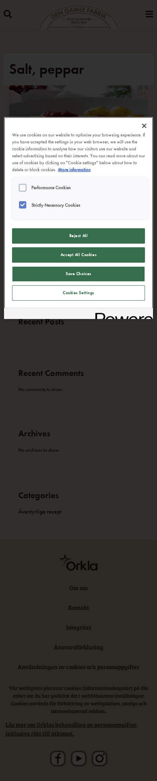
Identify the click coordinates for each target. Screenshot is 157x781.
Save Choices (78, 273)
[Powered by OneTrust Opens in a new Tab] (121, 314)
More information (74, 169)
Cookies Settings (78, 292)
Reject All (78, 235)
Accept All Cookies (78, 254)
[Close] (144, 126)
